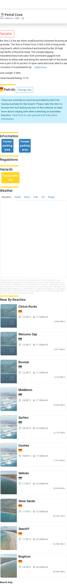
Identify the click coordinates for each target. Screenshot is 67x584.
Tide (35, 196)
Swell (18, 196)
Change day (24, 89)
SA (1, 18)
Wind (27, 196)
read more (40, 67)
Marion (9, 18)
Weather (6, 196)
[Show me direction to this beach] (23, 18)
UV (43, 196)
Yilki (17, 18)
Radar (51, 196)
